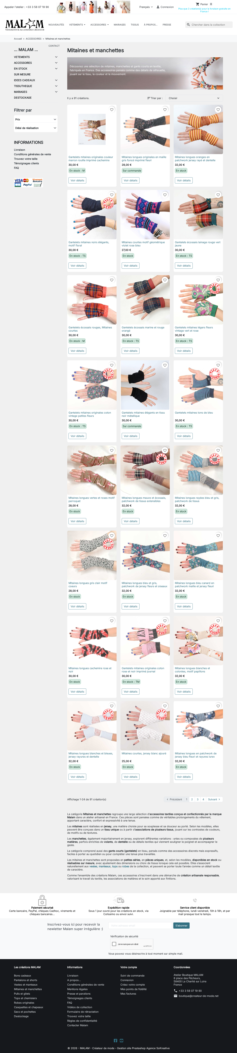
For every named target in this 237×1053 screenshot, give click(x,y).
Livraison (19, 149)
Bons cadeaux (22, 975)
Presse (167, 24)
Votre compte (128, 967)
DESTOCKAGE (23, 97)
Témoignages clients (26, 163)
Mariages (120, 24)
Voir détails (77, 180)
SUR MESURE (22, 74)
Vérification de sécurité (124, 936)
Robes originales (24, 1002)
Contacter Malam (77, 1025)
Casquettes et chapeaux (28, 1007)
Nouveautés (56, 24)
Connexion (126, 980)
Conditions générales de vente (32, 154)
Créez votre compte (132, 984)
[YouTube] (121, 1040)
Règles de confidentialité (82, 1020)
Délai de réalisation (27, 128)
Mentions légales (77, 989)
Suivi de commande (132, 975)
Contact (54, 45)
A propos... (74, 980)
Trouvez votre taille (25, 158)
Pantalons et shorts (25, 980)
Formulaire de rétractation (83, 1011)
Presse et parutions (78, 993)
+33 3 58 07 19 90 (190, 990)
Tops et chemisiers (25, 998)
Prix (17, 119)
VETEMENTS (76, 24)
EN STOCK (20, 68)
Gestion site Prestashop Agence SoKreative (143, 1048)
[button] (165, 7)
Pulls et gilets (22, 993)
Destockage (21, 1016)
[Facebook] (115, 1040)
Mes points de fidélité (133, 989)
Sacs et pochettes (25, 1011)
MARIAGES (20, 91)
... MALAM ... (26, 49)
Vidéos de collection (79, 1007)
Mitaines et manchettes (28, 989)
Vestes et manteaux (26, 984)
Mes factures (128, 993)
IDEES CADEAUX (24, 80)
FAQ (16, 167)
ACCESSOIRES (98, 24)
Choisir (194, 98)
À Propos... (151, 24)
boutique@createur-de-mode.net (198, 995)
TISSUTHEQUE (23, 86)
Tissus (135, 24)
